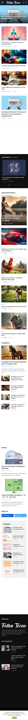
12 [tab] (21, 185)
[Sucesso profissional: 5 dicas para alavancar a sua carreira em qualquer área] (14, 103)
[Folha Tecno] (13, 3)
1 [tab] (7, 185)
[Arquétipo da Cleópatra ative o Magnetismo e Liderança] (5, 388)
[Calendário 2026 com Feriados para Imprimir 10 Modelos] (7, 530)
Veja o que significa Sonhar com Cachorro (14, 306)
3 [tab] (9, 185)
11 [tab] (19, 185)
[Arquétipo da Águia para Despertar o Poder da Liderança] (5, 406)
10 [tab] (18, 185)
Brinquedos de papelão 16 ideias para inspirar (18, 554)
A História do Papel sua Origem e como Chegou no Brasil (18, 563)
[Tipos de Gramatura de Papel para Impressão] (14, 457)
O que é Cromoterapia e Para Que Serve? (13, 65)
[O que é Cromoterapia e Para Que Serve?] (14, 57)
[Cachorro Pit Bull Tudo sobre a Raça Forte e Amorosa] (5, 667)
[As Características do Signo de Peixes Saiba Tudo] (14, 168)
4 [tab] (10, 185)
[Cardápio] (2, 2)
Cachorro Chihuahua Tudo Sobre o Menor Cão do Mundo (18, 657)
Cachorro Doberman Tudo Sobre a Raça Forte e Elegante (18, 648)
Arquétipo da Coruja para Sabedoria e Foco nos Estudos (18, 397)
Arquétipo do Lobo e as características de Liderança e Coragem (17, 378)
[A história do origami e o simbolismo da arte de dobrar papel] (7, 572)
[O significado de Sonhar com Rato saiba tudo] (14, 321)
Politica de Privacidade (15, 715)
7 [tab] (14, 185)
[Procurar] (26, 2)
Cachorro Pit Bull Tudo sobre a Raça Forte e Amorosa (17, 666)
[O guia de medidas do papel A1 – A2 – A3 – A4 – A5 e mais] (14, 486)
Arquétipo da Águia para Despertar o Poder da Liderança (18, 406)
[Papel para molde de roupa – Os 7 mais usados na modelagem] (7, 538)
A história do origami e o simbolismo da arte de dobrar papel (18, 571)
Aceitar (14, 717)
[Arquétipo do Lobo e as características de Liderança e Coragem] (5, 378)
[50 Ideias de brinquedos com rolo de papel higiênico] (7, 547)
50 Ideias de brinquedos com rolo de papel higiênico (19, 546)
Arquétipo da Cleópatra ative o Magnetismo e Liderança (17, 387)
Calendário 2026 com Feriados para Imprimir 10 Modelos (18, 529)
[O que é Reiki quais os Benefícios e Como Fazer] (14, 78)
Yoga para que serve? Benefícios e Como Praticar (12, 218)
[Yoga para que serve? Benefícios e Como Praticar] (14, 210)
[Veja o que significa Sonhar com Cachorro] (14, 293)
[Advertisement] (14, 136)
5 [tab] (12, 185)
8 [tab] (16, 185)
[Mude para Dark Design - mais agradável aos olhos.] (23, 2)
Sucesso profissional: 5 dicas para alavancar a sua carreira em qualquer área (13, 16)
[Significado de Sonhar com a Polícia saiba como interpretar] (14, 236)
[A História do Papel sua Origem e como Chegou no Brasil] (7, 564)
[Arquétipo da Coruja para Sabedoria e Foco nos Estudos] (5, 397)
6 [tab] (13, 185)
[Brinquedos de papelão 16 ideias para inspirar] (7, 555)
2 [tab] (8, 185)
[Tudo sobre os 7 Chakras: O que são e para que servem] (14, 33)
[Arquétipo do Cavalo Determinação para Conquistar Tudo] (14, 352)
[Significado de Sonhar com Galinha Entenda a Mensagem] (14, 265)
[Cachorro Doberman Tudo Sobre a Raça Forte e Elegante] (5, 648)
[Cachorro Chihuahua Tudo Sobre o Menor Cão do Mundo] (5, 657)
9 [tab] (17, 185)
